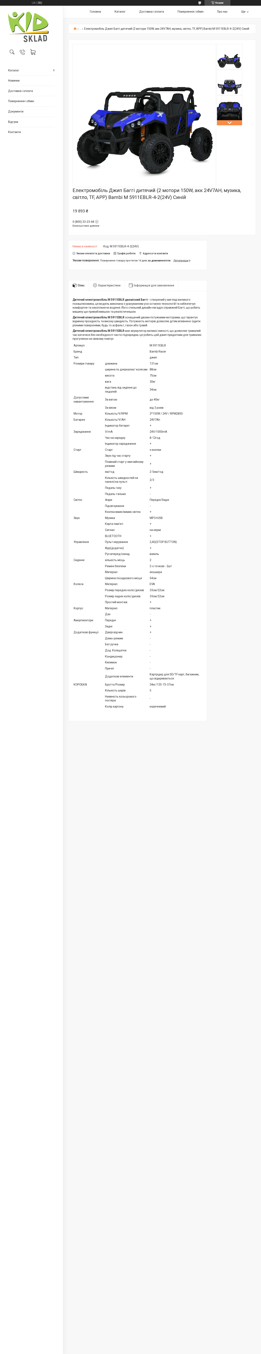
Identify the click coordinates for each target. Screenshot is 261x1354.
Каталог (13, 70)
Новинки (14, 80)
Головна (95, 11)
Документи (15, 111)
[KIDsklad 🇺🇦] (31, 27)
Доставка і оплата (20, 91)
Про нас (222, 11)
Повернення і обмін (21, 101)
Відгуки (13, 121)
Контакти (14, 132)
